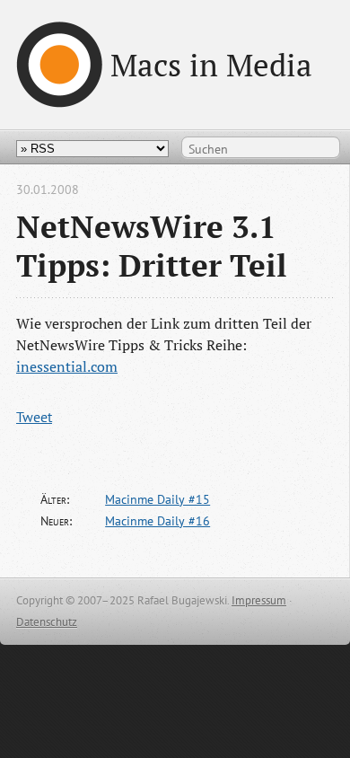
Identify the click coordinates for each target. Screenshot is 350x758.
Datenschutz (46, 622)
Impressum (259, 600)
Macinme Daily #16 (157, 521)
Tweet (34, 417)
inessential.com (67, 366)
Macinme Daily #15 (157, 499)
